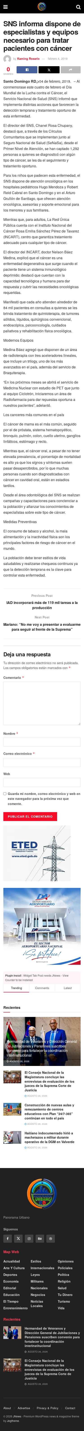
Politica (63, 1274)
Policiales (65, 1268)
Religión (64, 1281)
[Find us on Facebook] (7, 1239)
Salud (62, 1288)
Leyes (35, 1274)
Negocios (38, 1294)
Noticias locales (37, 1303)
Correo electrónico (19, 753)
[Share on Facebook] (27, 69)
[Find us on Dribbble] (50, 1239)
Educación (11, 1294)
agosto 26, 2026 (19, 1061)
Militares (37, 1281)
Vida (61, 1308)
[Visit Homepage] (41, 6)
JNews (17, 1416)
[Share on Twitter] (49, 69)
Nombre (10, 733)
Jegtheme (13, 1421)
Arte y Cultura (14, 1268)
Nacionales (39, 1288)
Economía (11, 1281)
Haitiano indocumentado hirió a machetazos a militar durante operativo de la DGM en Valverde (49, 1137)
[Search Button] (78, 6)
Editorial (9, 1288)
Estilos (36, 1261)
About (7, 1408)
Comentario (13, 677)
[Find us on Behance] (40, 1239)
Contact (70, 1408)
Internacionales (42, 1268)
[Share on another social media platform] (71, 69)
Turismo (64, 1301)
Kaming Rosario (28, 58)
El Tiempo (11, 1301)
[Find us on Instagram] (29, 1239)
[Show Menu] (5, 6)
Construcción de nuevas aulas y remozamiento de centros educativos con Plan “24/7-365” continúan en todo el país (49, 1111)
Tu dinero (65, 1294)
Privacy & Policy (47, 1408)
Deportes (10, 1274)
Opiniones (66, 1261)
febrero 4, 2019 (57, 58)
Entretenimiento (15, 1308)
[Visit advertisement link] (42, 926)
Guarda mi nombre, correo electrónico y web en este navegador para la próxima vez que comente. (44, 798)
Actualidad (11, 1261)
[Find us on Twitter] (18, 1239)
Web (6, 774)
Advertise (24, 1408)
